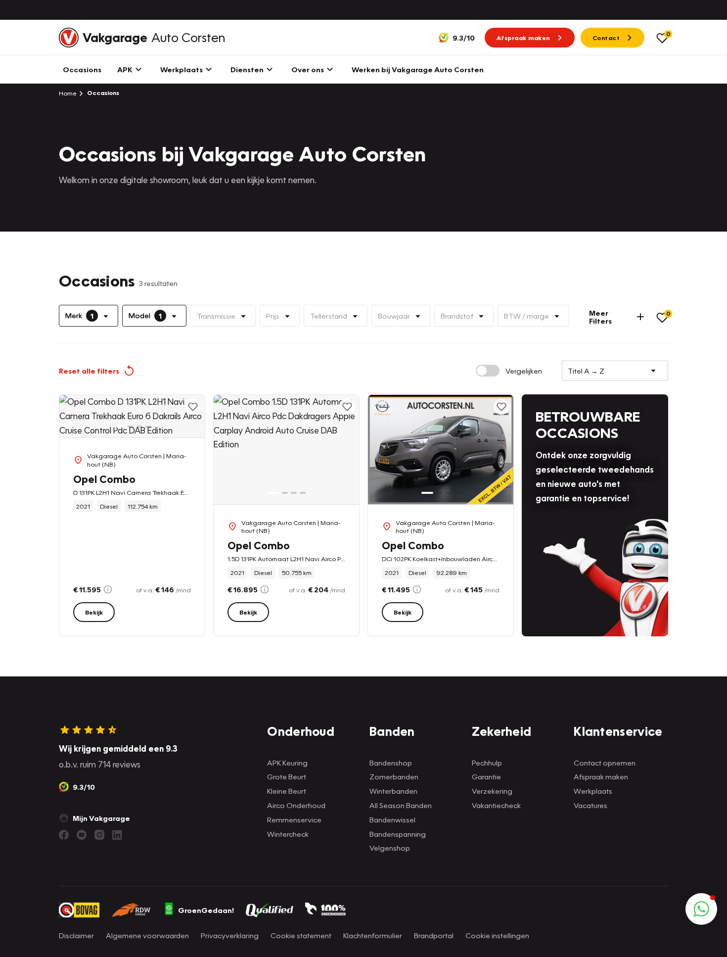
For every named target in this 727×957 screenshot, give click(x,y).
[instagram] (99, 835)
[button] (701, 909)
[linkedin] (117, 835)
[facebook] (64, 835)
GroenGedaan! (206, 910)
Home (68, 93)
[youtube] (82, 835)
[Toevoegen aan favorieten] (193, 407)
